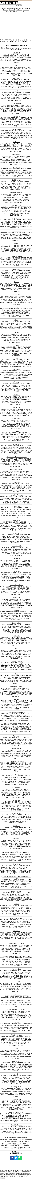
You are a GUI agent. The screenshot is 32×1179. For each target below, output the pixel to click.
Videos (27, 8)
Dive (16, 307)
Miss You (16, 610)
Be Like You (16, 167)
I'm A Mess (16, 520)
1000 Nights (16, 53)
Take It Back (16, 931)
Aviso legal (15, 1172)
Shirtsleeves (16, 826)
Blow (16, 243)
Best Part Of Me (17, 205)
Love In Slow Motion (16, 585)
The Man (16, 1022)
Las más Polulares (12, 8)
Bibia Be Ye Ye (16, 218)
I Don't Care (16, 482)
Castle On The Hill (16, 256)
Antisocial (16, 116)
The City (16, 994)
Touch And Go (16, 1061)
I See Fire (17, 506)
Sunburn (16, 904)
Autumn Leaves (16, 129)
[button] (12, 1158)
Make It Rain (17, 597)
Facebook (8, 1172)
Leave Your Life (17, 546)
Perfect (16, 699)
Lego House (16, 558)
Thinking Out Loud (16, 1035)
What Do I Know (16, 1125)
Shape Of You (16, 813)
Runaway (17, 774)
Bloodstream (17, 231)
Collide (16, 282)
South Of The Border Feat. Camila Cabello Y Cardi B (16, 877)
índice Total (16, 11)
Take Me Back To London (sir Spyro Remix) (16, 956)
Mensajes (9, 11)
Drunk (16, 333)
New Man (17, 636)
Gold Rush (16, 418)
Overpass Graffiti (16, 686)
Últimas (21, 8)
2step (16, 65)
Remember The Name (17, 761)
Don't (16, 320)
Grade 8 (16, 431)
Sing (16, 851)
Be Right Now (16, 180)
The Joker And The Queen (16, 1009)
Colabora (19, 10)
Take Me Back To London (17, 943)
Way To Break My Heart (16, 1112)
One (16, 674)
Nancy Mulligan (17, 623)
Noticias (5, 10)
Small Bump (16, 864)
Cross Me (17, 294)
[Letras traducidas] (9, 3)
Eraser (16, 345)
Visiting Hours (16, 1087)
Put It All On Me (16, 749)
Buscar (24, 11)
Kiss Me (16, 533)
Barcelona (16, 154)
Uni (16, 1074)
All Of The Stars (17, 103)
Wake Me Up (17, 1099)
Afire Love (16, 78)
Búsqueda (12, 10)
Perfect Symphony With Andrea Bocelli (16, 723)
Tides (16, 1048)
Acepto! (3, 1178)
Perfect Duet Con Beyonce (16, 712)
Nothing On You (17, 661)
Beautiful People (16, 193)
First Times (16, 369)
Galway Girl (16, 395)
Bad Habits (16, 142)
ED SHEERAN (14, 1153)
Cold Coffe (16, 269)
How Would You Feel (16, 469)
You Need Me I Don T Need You (16, 1137)
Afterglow (16, 91)
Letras (4, 8)
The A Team (16, 982)
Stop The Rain (16, 891)
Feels (16, 358)
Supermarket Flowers (16, 918)
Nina (16, 648)
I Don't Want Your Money (16, 495)
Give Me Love (16, 407)
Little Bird (17, 571)
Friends (16, 382)
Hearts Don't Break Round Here (17, 457)
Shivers (16, 838)
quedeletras (10, 48)
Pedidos (26, 10)
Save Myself (16, 800)
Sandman (17, 787)
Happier (16, 444)
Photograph (16, 736)
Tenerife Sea (17, 969)
